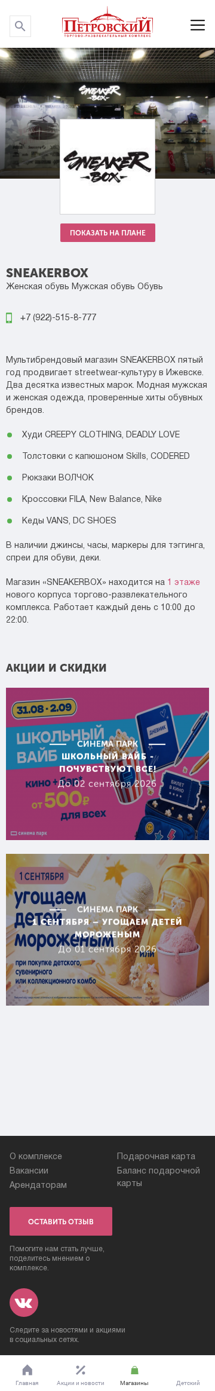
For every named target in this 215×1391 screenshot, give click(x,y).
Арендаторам (38, 1186)
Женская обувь (37, 287)
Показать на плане (108, 233)
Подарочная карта (156, 1157)
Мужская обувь (103, 287)
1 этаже (183, 583)
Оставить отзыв (61, 1222)
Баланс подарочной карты (158, 1178)
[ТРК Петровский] (107, 24)
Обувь (150, 287)
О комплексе (36, 1157)
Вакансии (29, 1171)
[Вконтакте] (24, 1302)
